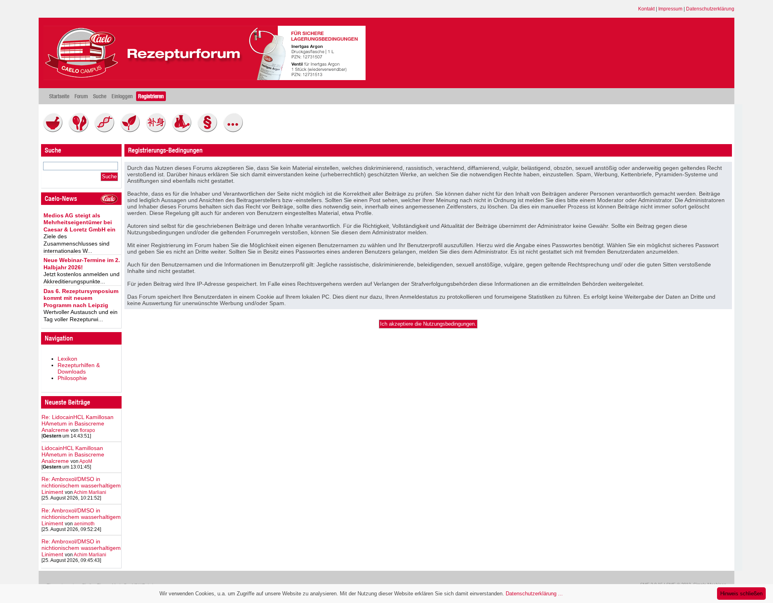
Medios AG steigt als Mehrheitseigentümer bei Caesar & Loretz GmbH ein (79, 222)
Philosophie (72, 378)
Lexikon (67, 358)
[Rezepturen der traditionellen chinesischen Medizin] (158, 130)
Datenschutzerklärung (710, 9)
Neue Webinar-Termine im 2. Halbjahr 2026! (81, 264)
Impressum (670, 9)
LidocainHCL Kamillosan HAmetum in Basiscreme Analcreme (72, 454)
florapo (87, 430)
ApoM (85, 461)
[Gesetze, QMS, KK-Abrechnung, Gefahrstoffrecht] (209, 130)
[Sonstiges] (235, 130)
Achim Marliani (90, 492)
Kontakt (646, 9)
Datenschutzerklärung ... (534, 594)
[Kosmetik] (80, 130)
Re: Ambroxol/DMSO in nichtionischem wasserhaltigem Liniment (81, 485)
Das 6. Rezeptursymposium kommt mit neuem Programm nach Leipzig (80, 298)
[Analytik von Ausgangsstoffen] (184, 130)
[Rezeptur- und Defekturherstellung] (55, 130)
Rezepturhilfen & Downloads (79, 368)
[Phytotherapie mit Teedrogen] (132, 130)
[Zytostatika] (106, 130)
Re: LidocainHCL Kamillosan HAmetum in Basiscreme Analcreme (77, 423)
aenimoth (84, 524)
